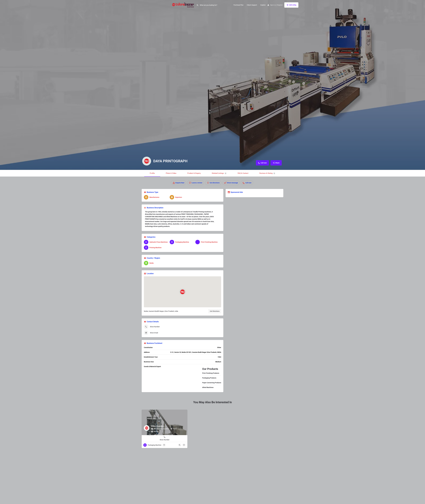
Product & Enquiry (194, 173)
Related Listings (219, 173)
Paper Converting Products (211, 383)
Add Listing (292, 5)
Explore (263, 5)
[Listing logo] (146, 161)
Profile (152, 173)
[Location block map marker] (182, 292)
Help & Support (252, 5)
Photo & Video (171, 173)
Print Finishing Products (210, 373)
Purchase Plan (238, 5)
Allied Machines (207, 387)
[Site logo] (183, 5)
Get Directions (214, 311)
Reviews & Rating (267, 173)
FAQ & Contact (243, 173)
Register (280, 5)
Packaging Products (209, 378)
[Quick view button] (179, 445)
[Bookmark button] (184, 445)
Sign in (272, 5)
